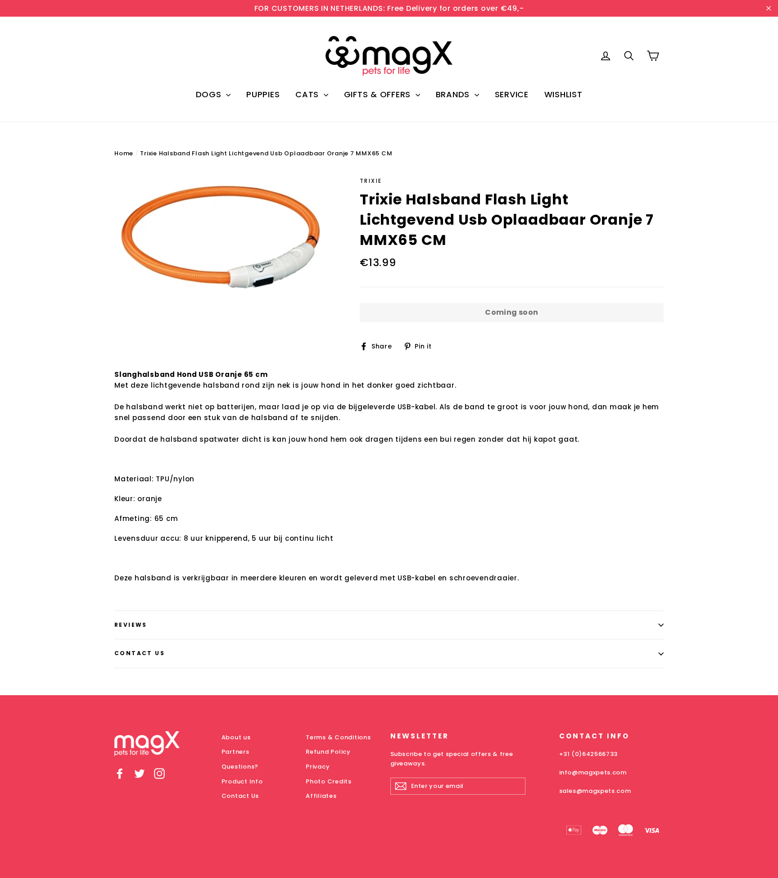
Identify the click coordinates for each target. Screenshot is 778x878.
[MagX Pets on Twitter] (139, 773)
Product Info (242, 781)
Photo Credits (329, 781)
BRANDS (454, 94)
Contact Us (139, 653)
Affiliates (321, 796)
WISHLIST (563, 94)
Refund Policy (328, 751)
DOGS (210, 94)
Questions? (240, 766)
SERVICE (512, 94)
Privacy (318, 766)
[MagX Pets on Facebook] (119, 773)
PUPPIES (263, 94)
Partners (235, 751)
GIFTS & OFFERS (378, 94)
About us (236, 737)
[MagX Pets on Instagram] (159, 773)
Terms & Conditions (338, 737)
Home (123, 153)
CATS (308, 94)
